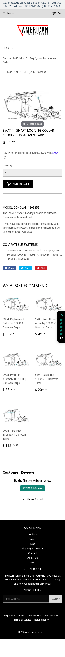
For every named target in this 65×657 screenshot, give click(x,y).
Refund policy (41, 619)
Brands (32, 539)
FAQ (32, 543)
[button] (61, 327)
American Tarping (35, 632)
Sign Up (56, 599)
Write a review (32, 488)
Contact (32, 553)
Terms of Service (22, 619)
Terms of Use (34, 615)
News (33, 562)
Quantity (7, 165)
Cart (59, 13)
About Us (32, 557)
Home (6, 48)
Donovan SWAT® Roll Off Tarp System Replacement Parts (30, 60)
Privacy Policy (51, 615)
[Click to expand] (32, 105)
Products (33, 534)
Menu (10, 13)
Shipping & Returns (32, 548)
